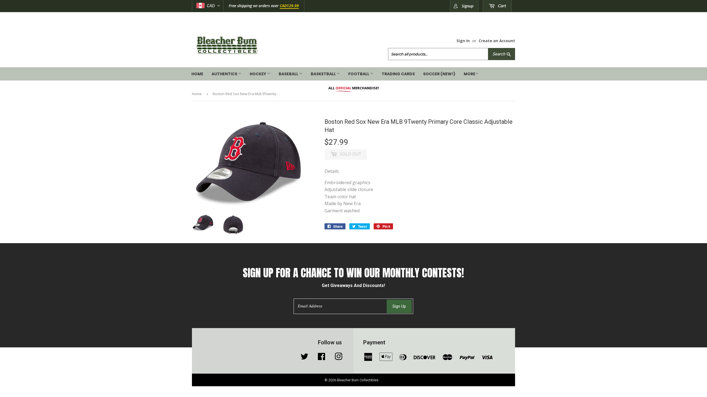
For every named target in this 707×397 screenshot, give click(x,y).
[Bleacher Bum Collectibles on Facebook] (321, 358)
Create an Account (497, 40)
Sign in (463, 40)
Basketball (324, 74)
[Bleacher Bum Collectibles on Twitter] (304, 358)
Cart (501, 5)
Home (197, 74)
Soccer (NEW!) (439, 74)
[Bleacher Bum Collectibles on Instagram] (338, 358)
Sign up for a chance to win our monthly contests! (353, 273)
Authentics (225, 74)
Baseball (289, 74)
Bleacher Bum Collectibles (357, 380)
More (469, 74)
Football (359, 74)
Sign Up (399, 306)
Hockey (258, 74)
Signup (467, 6)
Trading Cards (398, 74)
